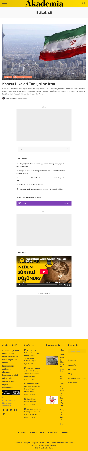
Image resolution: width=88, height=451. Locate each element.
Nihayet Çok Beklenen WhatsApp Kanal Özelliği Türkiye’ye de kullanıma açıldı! (31, 355)
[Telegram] (3, 414)
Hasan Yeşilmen (11, 98)
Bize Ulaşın (72, 369)
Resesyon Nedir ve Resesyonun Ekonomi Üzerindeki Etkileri (41, 189)
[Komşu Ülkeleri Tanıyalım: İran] (44, 52)
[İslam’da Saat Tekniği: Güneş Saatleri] (52, 360)
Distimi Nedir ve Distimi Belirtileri (31, 185)
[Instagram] (44, 203)
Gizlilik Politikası (74, 378)
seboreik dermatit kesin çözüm (62, 443)
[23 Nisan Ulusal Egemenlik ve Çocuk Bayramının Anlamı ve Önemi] (52, 400)
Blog (70, 374)
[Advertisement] (44, 125)
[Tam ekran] (68, 285)
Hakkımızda (72, 383)
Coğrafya (8, 77)
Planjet (4, 403)
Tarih (28, 77)
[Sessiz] (65, 285)
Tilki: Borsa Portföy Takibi (44, 448)
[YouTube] (15, 410)
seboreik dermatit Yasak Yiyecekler (44, 445)
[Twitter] (7, 410)
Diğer (15, 77)
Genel (22, 77)
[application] (44, 271)
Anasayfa (72, 365)
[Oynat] (19, 285)
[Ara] (83, 3)
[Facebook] (3, 410)
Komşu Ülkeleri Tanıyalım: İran (28, 83)
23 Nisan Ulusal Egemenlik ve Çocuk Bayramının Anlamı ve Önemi (62, 398)
